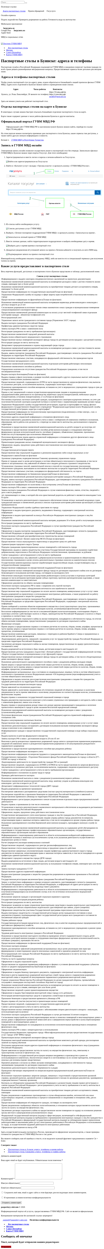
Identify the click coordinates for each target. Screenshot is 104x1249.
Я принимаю (27, 1198)
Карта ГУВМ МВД (14, 55)
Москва (9, 50)
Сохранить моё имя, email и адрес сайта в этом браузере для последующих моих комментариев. (45, 1192)
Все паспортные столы (18, 48)
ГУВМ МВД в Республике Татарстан (27, 140)
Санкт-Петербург (13, 52)
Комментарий (7, 1179)
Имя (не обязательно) (10, 1183)
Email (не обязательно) (10, 1188)
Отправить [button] (6, 1247)
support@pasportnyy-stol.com (15, 1220)
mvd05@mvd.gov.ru (57, 96)
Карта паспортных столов (14, 11)
